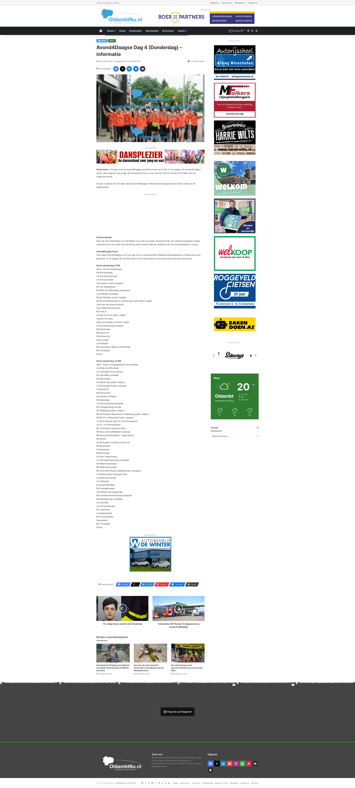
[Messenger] (136, 69)
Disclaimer (239, 3)
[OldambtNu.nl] (122, 16)
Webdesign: (121, 783)
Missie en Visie (221, 783)
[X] (122, 69)
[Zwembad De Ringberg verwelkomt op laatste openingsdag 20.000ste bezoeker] (113, 653)
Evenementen (135, 31)
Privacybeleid (207, 783)
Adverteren (185, 783)
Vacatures (214, 3)
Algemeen (102, 41)
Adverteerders (152, 31)
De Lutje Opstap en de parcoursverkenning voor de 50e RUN (186, 668)
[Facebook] (116, 69)
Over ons (226, 3)
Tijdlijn (175, 783)
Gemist (122, 31)
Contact (251, 3)
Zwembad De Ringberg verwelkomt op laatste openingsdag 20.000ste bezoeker (113, 668)
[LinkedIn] (129, 69)
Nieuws (110, 31)
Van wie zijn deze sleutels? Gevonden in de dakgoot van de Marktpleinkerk (149, 668)
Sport (112, 41)
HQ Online (131, 783)
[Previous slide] (214, 355)
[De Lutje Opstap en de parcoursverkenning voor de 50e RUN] (188, 653)
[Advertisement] (150, 215)
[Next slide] (255, 355)
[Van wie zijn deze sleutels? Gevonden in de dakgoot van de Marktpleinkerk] (150, 653)
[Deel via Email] (142, 69)
